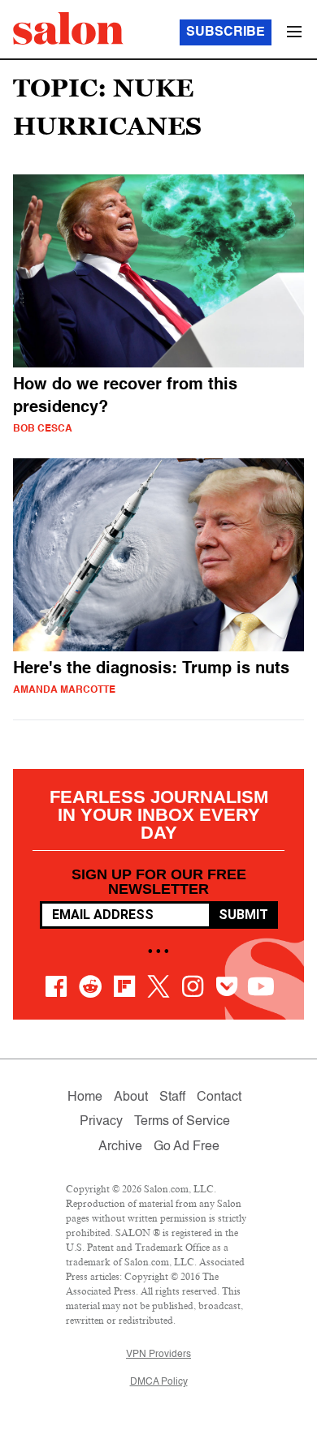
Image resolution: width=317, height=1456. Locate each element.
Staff (172, 1097)
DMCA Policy (159, 1382)
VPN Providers (158, 1354)
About (131, 1097)
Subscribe (225, 32)
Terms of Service (182, 1121)
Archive (120, 1146)
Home (84, 1097)
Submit (243, 914)
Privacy (101, 1121)
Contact (219, 1097)
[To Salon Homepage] (68, 28)
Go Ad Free (186, 1146)
